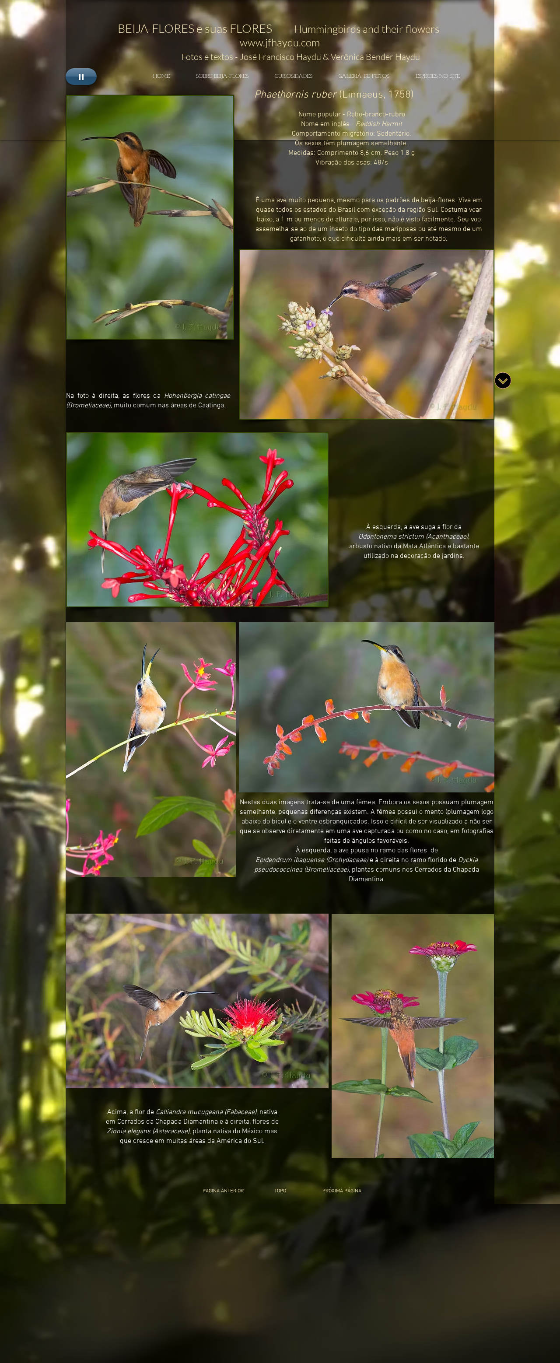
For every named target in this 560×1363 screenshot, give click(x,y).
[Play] (81, 76)
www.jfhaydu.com (280, 42)
